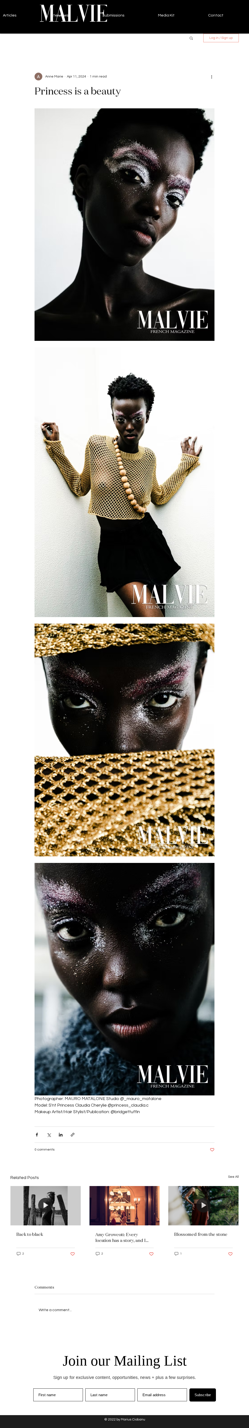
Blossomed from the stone (200, 1234)
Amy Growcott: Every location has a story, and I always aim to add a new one (123, 1237)
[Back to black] (45, 1205)
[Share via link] (72, 1134)
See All (233, 1177)
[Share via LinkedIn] (60, 1134)
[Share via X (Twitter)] (48, 1134)
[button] (191, 38)
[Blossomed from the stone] (203, 1205)
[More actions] (211, 76)
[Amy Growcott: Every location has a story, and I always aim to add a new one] (124, 1205)
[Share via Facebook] (37, 1134)
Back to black (29, 1234)
